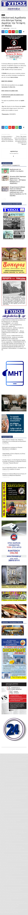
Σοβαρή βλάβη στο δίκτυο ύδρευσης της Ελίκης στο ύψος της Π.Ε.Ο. (13, 454)
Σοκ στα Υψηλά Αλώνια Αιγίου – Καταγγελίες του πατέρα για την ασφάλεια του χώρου (14, 468)
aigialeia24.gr (6, 28)
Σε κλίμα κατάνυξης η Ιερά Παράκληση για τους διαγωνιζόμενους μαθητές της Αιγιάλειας (7, 139)
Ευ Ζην (7, 12)
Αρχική (2, 12)
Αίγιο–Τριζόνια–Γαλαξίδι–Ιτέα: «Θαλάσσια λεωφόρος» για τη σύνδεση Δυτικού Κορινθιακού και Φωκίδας (14, 441)
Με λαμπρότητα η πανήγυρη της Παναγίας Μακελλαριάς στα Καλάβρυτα (12, 448)
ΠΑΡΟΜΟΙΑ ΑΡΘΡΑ (7, 163)
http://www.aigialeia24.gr (14, 153)
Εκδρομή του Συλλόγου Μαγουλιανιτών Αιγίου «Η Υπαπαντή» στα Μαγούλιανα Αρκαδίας (14, 474)
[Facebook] (14, 156)
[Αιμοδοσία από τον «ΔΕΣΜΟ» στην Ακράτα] (5, 171)
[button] (26, 9)
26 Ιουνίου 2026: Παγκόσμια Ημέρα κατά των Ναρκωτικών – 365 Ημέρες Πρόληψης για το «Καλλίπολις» (18, 180)
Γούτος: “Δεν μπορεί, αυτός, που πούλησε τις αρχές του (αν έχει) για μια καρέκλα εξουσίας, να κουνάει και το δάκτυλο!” (21, 140)
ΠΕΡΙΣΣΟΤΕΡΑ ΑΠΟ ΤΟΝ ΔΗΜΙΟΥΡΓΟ (11, 165)
